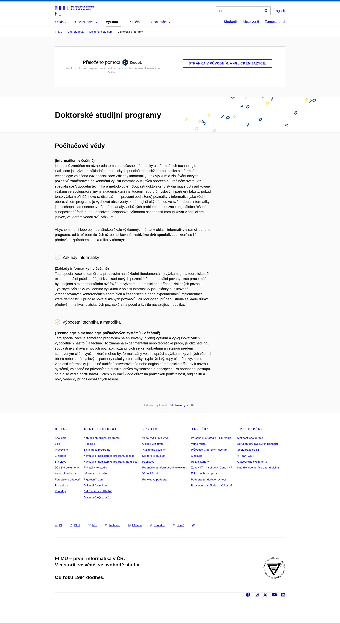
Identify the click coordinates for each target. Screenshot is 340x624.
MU (94, 525)
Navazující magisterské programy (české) (109, 455)
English (279, 11)
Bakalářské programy (97, 449)
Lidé (57, 443)
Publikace (148, 461)
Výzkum (150, 429)
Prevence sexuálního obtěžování (211, 485)
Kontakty (60, 491)
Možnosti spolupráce (250, 437)
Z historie (61, 455)
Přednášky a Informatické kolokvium (164, 467)
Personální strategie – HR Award (211, 437)
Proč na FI (90, 443)
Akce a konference (66, 473)
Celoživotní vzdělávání (98, 491)
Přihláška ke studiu (95, 467)
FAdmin (137, 525)
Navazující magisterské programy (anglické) (111, 461)
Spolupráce (250, 429)
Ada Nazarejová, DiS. (183, 405)
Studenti (230, 22)
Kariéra (200, 429)
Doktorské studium (95, 485)
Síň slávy (60, 461)
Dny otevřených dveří (97, 497)
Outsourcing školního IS (252, 461)
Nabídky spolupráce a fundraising (258, 467)
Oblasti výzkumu (152, 443)
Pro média (61, 485)
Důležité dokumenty (67, 467)
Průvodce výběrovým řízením (209, 449)
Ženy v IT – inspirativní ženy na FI (212, 467)
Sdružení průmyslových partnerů (257, 443)
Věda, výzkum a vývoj (155, 437)
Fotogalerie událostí (67, 479)
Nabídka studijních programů (102, 437)
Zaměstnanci (275, 22)
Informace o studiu (95, 473)
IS (60, 525)
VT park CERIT (246, 455)
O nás (61, 429)
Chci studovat (100, 429)
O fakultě (196, 455)
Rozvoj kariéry (200, 461)
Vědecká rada (151, 473)
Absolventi (251, 22)
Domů (180, 525)
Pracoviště (61, 449)
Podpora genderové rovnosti (208, 479)
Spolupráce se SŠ (248, 449)
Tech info (114, 525)
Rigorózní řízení (93, 479)
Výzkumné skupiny (153, 449)
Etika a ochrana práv (204, 473)
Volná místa (198, 443)
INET (77, 525)
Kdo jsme (61, 437)
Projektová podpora (154, 479)
